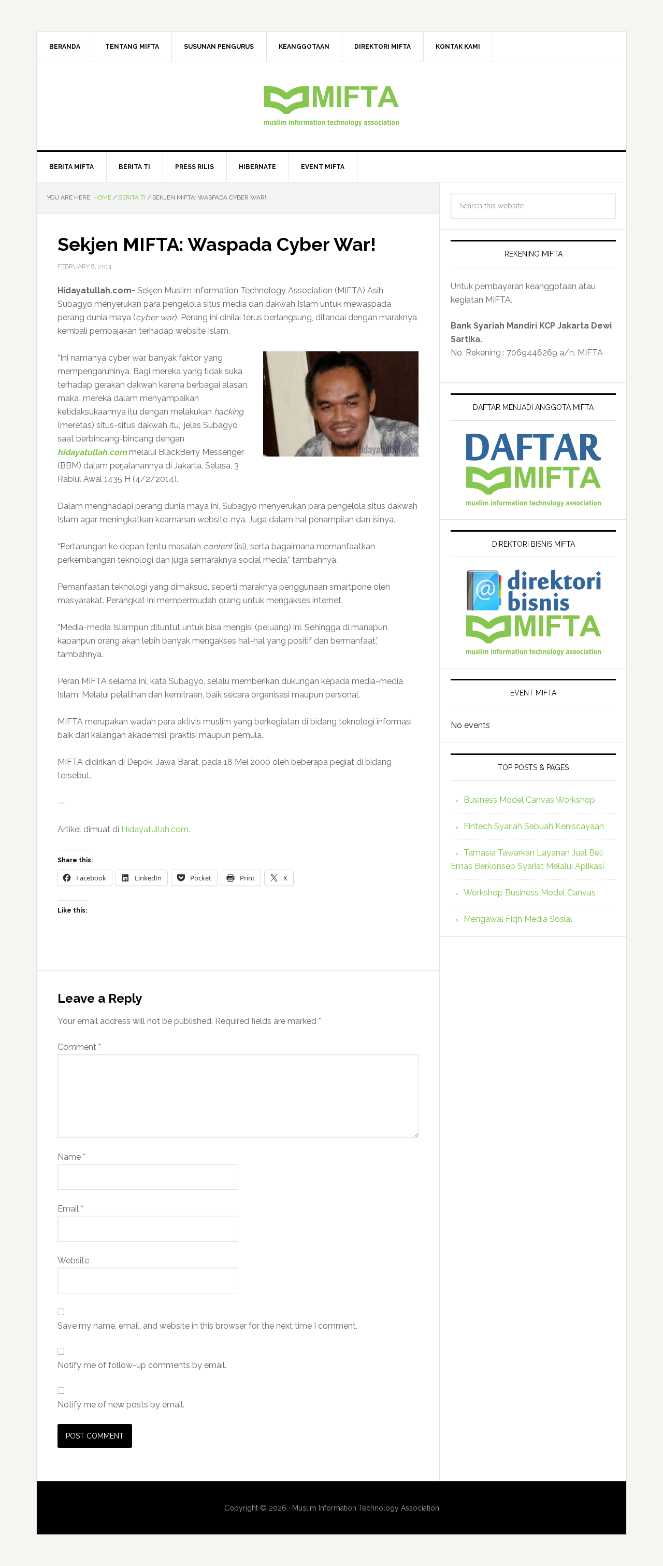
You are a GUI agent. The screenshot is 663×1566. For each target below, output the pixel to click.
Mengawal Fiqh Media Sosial (518, 919)
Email (70, 1209)
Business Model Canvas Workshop (529, 800)
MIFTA (331, 106)
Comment (79, 1047)
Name (71, 1157)
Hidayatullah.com (155, 829)
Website (73, 1260)
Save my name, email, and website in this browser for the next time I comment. (207, 1326)
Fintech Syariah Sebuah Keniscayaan (534, 826)
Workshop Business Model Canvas (530, 893)
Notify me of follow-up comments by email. (141, 1365)
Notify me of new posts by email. (120, 1405)
